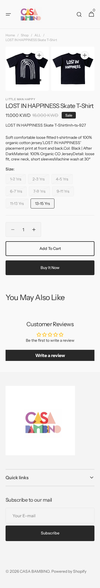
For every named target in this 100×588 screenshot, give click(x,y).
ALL (37, 35)
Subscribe (50, 533)
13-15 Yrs (44, 204)
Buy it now (50, 267)
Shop (25, 35)
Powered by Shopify (68, 571)
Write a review (50, 355)
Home (10, 35)
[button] (8, 14)
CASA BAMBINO (34, 571)
